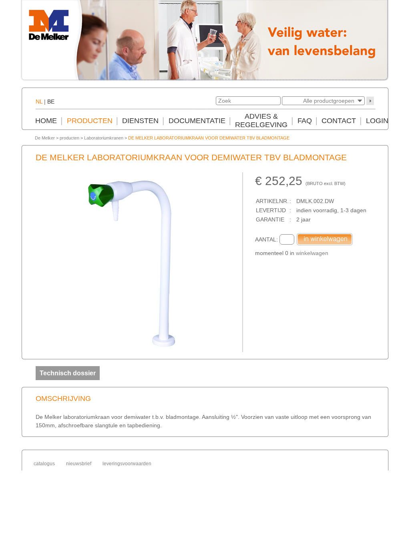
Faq (304, 121)
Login (377, 121)
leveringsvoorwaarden (126, 463)
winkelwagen (312, 253)
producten (69, 138)
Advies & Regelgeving (261, 120)
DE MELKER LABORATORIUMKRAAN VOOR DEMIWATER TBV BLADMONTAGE (208, 138)
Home (46, 121)
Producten (90, 121)
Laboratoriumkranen (103, 138)
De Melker (45, 138)
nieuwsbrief (78, 463)
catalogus (44, 463)
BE (50, 101)
